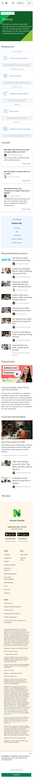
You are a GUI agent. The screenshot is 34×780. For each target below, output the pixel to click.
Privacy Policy (17, 710)
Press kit (7, 589)
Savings (17, 228)
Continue (16, 775)
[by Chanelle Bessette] (13, 263)
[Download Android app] (23, 535)
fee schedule (18, 713)
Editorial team (8, 582)
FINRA (12, 705)
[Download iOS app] (10, 535)
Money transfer (17, 239)
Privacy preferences (10, 617)
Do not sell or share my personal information (14, 621)
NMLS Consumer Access (10, 651)
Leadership (7, 558)
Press (6, 586)
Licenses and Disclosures (11, 654)
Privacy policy (8, 610)
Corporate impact (10, 565)
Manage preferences (16, 769)
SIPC (15, 705)
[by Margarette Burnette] (13, 276)
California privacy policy (12, 613)
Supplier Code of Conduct (12, 606)
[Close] (30, 754)
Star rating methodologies (9, 578)
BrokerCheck (7, 714)
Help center (24, 554)
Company (7, 554)
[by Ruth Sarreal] (13, 313)
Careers (6, 561)
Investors (7, 593)
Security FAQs (23, 559)
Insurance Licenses (9, 670)
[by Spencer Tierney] (13, 289)
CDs (17, 232)
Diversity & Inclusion (7, 569)
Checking (17, 235)
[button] (17, 374)
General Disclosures (9, 713)
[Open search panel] (13, 3)
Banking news (17, 243)
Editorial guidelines (10, 574)
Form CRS (23, 708)
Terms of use (8, 603)
